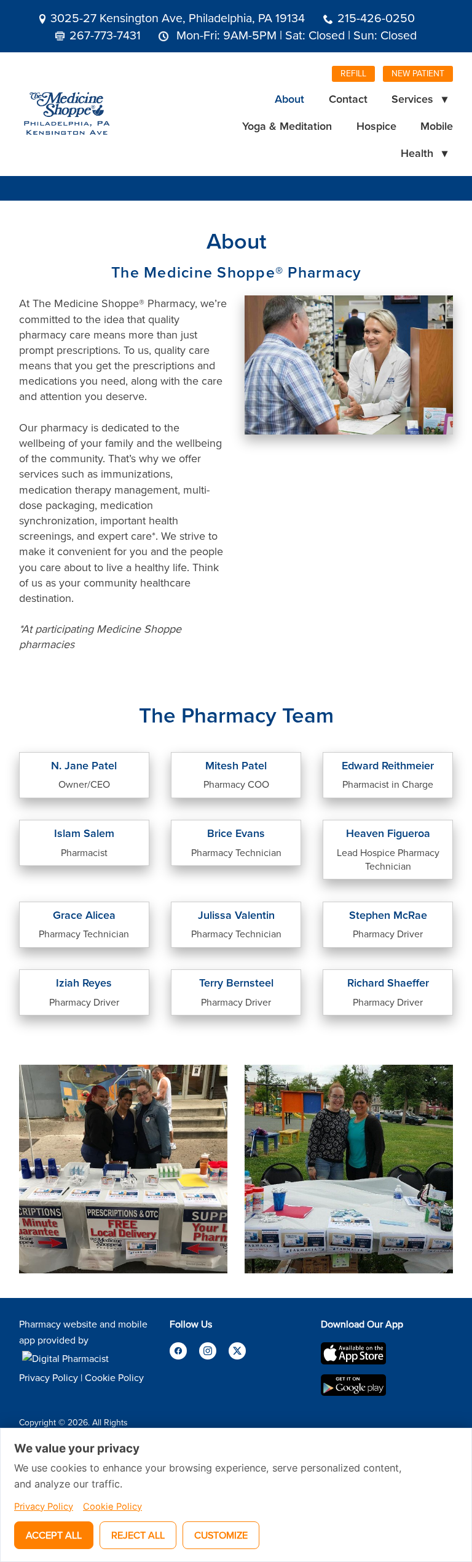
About (289, 98)
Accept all (54, 1535)
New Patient (417, 73)
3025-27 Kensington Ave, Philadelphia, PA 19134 (177, 17)
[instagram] (207, 1351)
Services (419, 98)
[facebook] (178, 1351)
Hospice (376, 126)
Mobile (436, 126)
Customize (221, 1535)
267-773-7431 (105, 34)
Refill (353, 73)
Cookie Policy (114, 1377)
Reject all (138, 1535)
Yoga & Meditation (287, 126)
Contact (348, 98)
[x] (237, 1351)
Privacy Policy (48, 1377)
